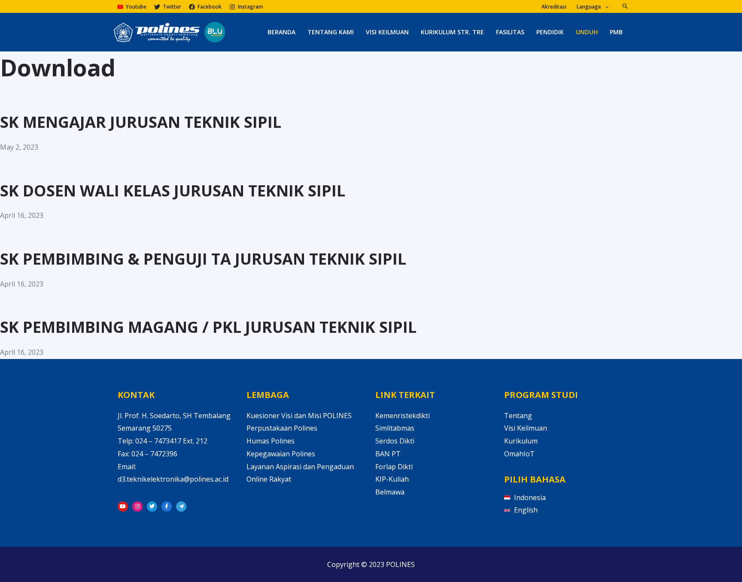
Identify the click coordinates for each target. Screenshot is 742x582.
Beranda (281, 32)
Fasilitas (510, 32)
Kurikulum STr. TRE (452, 32)
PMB (616, 32)
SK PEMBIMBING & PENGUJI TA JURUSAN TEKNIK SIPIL (203, 258)
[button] (625, 6)
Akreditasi (553, 7)
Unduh (587, 32)
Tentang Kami (330, 32)
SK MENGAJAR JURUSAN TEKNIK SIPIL (140, 122)
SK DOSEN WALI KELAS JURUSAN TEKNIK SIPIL (172, 190)
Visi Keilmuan (387, 32)
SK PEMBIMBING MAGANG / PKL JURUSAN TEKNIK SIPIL (208, 327)
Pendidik (550, 32)
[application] (604, 7)
